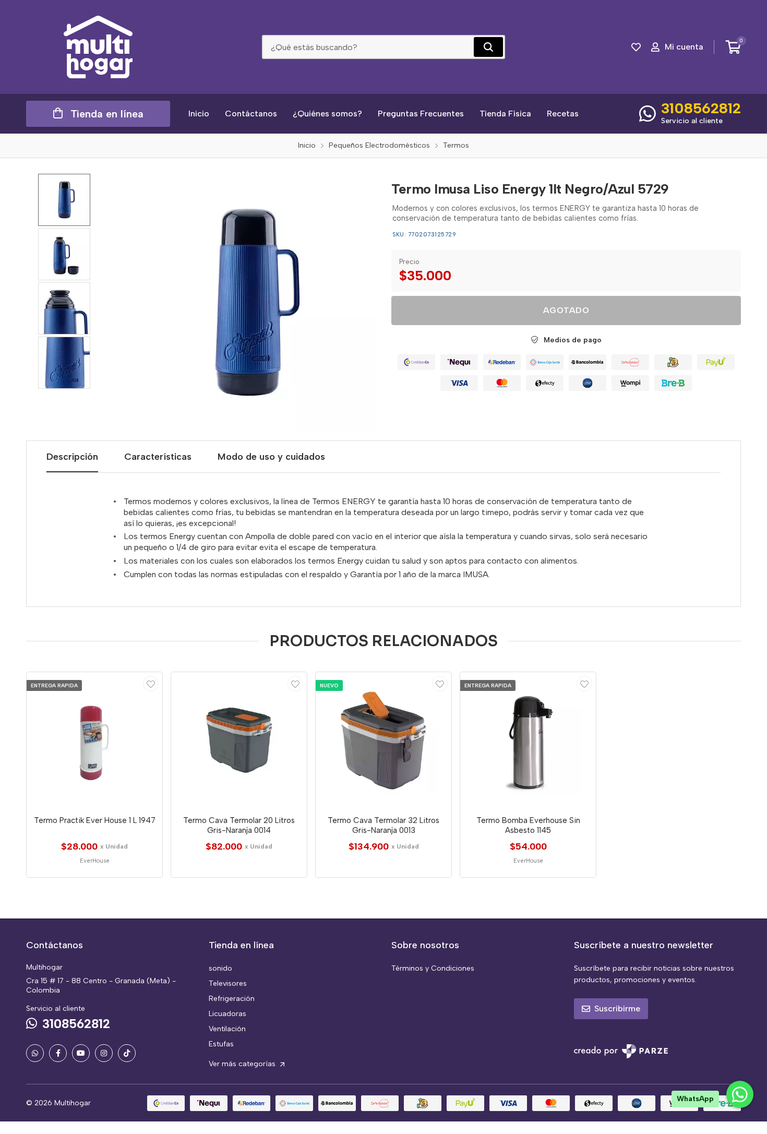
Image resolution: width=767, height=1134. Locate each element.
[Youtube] (81, 1053)
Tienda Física (505, 113)
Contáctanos (251, 113)
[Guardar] (151, 683)
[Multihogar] (98, 47)
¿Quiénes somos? (327, 113)
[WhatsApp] (35, 1053)
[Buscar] (488, 47)
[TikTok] (127, 1053)
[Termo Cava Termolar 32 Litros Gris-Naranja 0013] (383, 740)
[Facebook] (58, 1053)
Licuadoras (227, 1013)
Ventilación (227, 1028)
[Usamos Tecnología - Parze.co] (621, 1051)
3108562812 (701, 108)
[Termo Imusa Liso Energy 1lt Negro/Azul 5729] (246, 303)
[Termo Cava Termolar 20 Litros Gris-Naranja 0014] (239, 740)
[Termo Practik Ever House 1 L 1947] (94, 740)
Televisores (228, 983)
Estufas (221, 1044)
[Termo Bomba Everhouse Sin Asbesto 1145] (528, 740)
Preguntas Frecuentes (421, 113)
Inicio (198, 113)
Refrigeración (232, 998)
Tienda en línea (106, 114)
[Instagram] (104, 1053)
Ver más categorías (243, 1063)
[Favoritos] (636, 47)
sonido (220, 968)
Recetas (563, 113)
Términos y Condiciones (432, 968)
